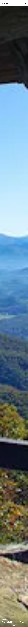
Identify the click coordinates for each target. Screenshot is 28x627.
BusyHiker (5, 3)
